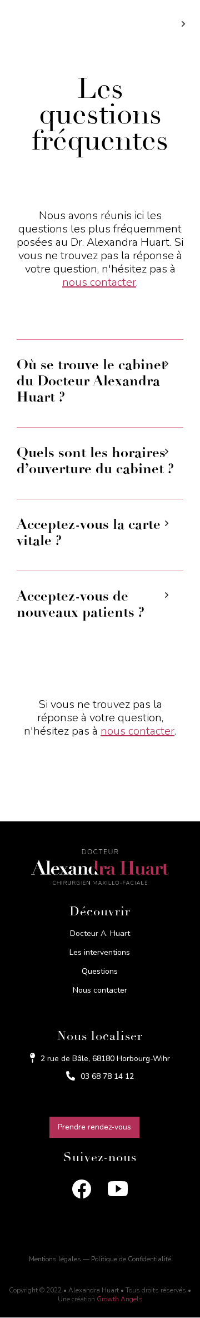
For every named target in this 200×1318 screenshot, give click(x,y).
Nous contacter (100, 990)
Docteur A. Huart (100, 933)
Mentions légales (55, 1259)
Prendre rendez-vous (94, 1127)
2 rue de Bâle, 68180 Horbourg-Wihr (105, 1058)
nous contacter (99, 282)
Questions (100, 971)
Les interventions (99, 952)
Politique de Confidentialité (131, 1259)
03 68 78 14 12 (107, 1076)
